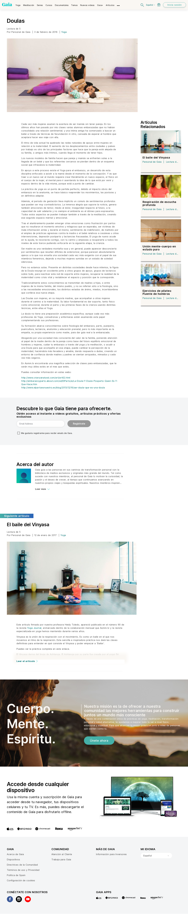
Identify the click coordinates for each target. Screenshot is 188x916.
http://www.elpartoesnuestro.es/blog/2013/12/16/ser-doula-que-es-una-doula (63, 387)
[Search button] (142, 4)
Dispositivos (13, 859)
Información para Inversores (111, 854)
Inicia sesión (174, 4)
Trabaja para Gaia (61, 859)
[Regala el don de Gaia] (158, 4)
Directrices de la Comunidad (22, 864)
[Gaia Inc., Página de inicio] (7, 4)
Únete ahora (99, 740)
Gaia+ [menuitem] (100, 5)
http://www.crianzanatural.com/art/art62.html (45, 377)
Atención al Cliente (61, 854)
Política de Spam (16, 875)
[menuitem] (18, 4)
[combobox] (156, 855)
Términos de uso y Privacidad (23, 870)
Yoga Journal (34, 628)
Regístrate (79, 423)
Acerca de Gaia (15, 854)
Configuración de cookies (21, 880)
